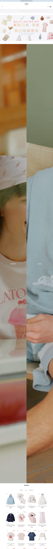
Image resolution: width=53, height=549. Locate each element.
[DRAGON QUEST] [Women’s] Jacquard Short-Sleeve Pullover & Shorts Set (21, 507)
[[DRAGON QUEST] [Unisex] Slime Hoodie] (10, 499)
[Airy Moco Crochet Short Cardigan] (42, 536)
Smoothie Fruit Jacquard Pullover (10, 544)
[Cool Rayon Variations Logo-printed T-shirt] (32, 536)
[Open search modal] (2, 6)
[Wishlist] (47, 6)
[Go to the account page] (49, 6)
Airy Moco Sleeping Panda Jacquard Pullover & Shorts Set (31, 526)
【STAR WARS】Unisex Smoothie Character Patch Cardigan (10, 525)
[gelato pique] (26, 3)
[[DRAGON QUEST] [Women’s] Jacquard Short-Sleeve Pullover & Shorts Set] (21, 499)
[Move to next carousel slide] (27, 41)
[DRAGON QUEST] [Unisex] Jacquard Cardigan (31, 506)
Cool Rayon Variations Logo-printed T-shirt (31, 544)
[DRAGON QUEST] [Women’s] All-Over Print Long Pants (42, 525)
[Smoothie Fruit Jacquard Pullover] (10, 536)
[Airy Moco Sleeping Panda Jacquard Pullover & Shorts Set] (32, 517)
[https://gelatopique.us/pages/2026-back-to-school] (26, 28)
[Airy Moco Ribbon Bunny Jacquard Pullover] (21, 536)
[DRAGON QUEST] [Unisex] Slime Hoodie (10, 506)
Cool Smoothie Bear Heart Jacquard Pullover (21, 525)
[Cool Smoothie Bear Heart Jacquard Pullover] (21, 517)
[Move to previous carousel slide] (25, 41)
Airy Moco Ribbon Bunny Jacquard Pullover (21, 544)
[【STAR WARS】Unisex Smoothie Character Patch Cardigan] (10, 517)
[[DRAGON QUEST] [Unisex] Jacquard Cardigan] (32, 499)
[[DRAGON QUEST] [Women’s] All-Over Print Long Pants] (42, 517)
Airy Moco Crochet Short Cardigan (42, 544)
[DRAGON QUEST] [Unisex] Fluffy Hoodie (42, 506)
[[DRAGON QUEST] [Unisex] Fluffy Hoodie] (42, 499)
